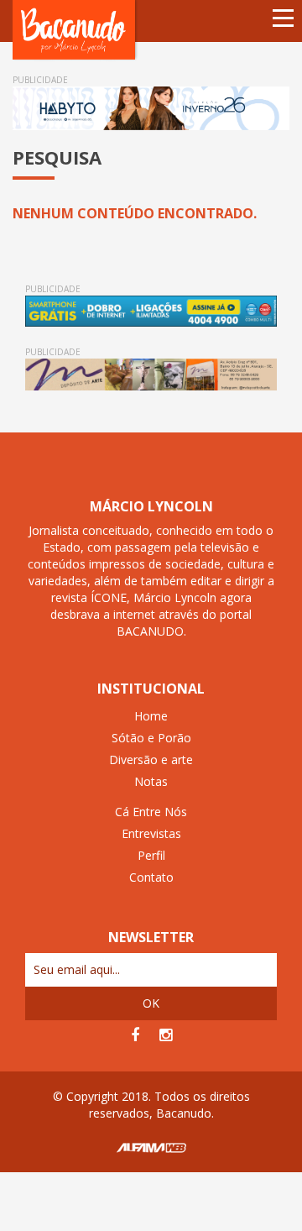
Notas (151, 781)
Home (151, 716)
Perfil (151, 855)
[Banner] (151, 108)
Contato (151, 877)
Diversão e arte (151, 759)
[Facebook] (135, 1035)
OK (151, 1003)
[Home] (75, 29)
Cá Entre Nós (151, 812)
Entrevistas (151, 833)
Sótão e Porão (151, 738)
